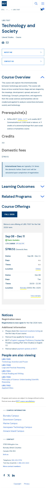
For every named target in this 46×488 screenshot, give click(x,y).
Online (38, 269)
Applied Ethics (7, 386)
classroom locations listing (29, 331)
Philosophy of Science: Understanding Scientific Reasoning (20, 379)
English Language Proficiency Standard (26, 340)
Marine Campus (10, 423)
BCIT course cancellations (25, 401)
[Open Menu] (42, 3)
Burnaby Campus (11, 415)
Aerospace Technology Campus (17, 427)
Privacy (26, 484)
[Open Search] (36, 3)
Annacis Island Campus (13, 431)
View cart (43, 9)
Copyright (17, 484)
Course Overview (16, 77)
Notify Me (8, 52)
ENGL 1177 (22, 119)
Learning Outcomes (18, 186)
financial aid (29, 337)
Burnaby (23, 288)
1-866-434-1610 (23, 463)
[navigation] (5, 4)
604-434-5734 (17, 460)
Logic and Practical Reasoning (13, 366)
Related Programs (17, 196)
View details (36, 296)
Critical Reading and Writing (12, 372)
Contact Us (9, 61)
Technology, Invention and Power (15, 360)
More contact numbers (12, 466)
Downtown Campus (12, 419)
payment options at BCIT (27, 349)
